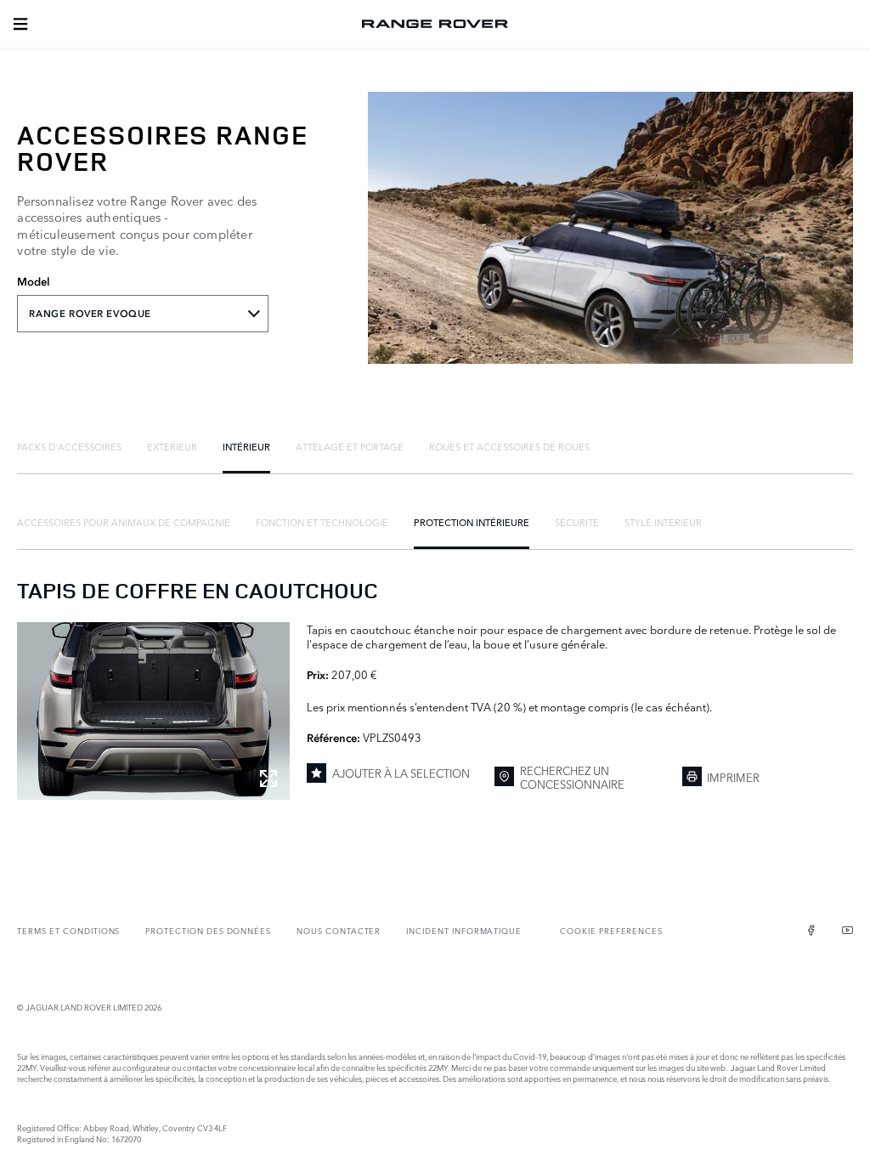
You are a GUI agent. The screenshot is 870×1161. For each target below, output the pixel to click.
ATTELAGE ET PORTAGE (350, 446)
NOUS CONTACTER (339, 930)
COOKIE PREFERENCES (611, 930)
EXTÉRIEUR (172, 446)
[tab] (69, 446)
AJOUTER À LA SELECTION (401, 772)
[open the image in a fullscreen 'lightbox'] (153, 711)
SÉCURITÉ (577, 522)
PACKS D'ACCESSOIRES (69, 446)
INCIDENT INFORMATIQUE (464, 930)
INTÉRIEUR (246, 446)
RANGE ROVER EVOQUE (89, 314)
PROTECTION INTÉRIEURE (471, 522)
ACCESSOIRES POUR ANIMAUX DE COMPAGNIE (123, 522)
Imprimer (733, 776)
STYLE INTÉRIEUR (663, 522)
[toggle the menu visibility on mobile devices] (20, 24)
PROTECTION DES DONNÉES (208, 930)
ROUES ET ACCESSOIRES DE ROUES (509, 446)
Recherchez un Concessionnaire (572, 777)
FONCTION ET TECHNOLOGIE (322, 522)
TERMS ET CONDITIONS (68, 930)
